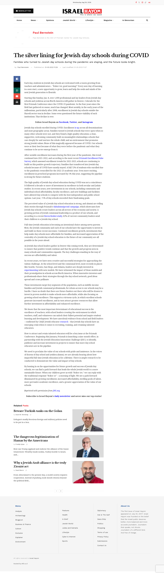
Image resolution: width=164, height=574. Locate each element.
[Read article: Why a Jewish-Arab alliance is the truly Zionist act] (88, 472)
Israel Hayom (34, 558)
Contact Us (101, 545)
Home (19, 20)
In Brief (65, 519)
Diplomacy (101, 510)
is (76, 128)
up (78, 128)
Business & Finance (23, 524)
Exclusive (19, 533)
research (64, 322)
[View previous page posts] (56, 491)
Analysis (18, 511)
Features (65, 510)
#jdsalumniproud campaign (66, 207)
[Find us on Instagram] (142, 2)
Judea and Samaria (70, 528)
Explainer (19, 537)
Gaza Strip (101, 519)
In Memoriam (128, 20)
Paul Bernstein (43, 32)
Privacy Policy (102, 537)
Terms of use (102, 532)
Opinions (50, 20)
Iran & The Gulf (103, 515)
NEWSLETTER (24, 11)
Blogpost (19, 520)
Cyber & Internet (68, 537)
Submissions (102, 541)
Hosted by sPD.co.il (21, 564)
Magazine (108, 20)
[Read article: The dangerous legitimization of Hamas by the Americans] (88, 446)
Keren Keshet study (53, 216)
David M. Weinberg (22, 414)
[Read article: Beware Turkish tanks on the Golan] (88, 420)
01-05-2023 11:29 (51, 67)
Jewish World (67, 524)
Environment (20, 542)
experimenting (31, 270)
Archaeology (20, 515)
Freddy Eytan (20, 444)
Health (64, 515)
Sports (65, 541)
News (33, 20)
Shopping (101, 528)
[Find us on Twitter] (139, 2)
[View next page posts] (61, 491)
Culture (18, 529)
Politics (100, 524)
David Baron (20, 470)
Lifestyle (65, 532)
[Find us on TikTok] (145, 2)
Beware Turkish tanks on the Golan (38, 411)
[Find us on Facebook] (136, 2)
